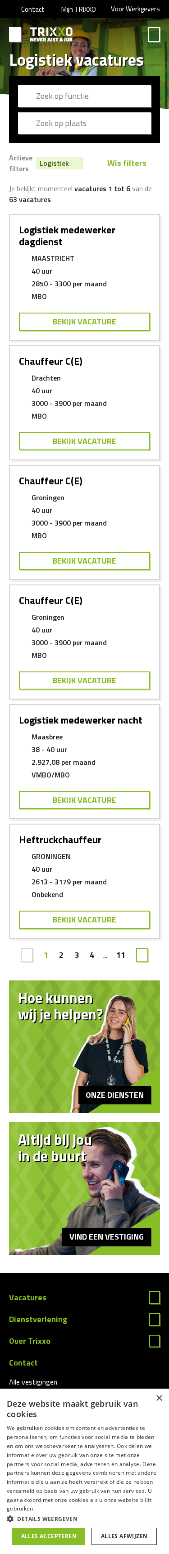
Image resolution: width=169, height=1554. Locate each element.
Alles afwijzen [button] (124, 1536)
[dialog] (84, 1471)
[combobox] (84, 96)
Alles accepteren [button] (49, 1536)
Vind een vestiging (106, 1237)
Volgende (142, 955)
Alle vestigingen (33, 1381)
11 (120, 955)
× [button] (158, 1398)
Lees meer (84, 1297)
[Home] (51, 34)
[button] (84, 1518)
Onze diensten (115, 1095)
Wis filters (126, 163)
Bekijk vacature (84, 321)
